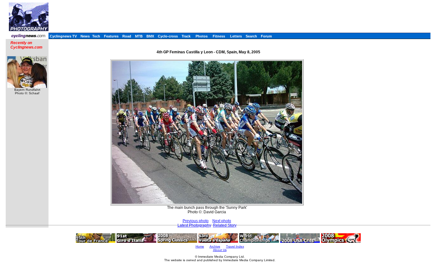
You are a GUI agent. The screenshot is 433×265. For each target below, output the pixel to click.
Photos (202, 36)
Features (111, 36)
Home (200, 246)
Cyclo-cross (168, 36)
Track (186, 36)
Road (126, 36)
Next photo (221, 221)
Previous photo (196, 221)
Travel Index (235, 246)
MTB (139, 36)
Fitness (219, 36)
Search (251, 36)
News (85, 36)
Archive (215, 246)
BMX (150, 36)
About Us (220, 250)
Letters (236, 36)
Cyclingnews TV (63, 36)
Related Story (224, 225)
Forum (266, 36)
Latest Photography (194, 225)
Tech (96, 36)
